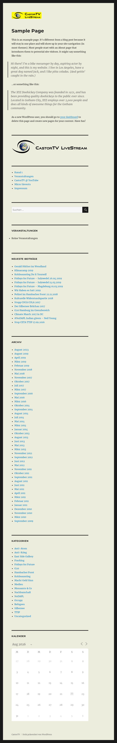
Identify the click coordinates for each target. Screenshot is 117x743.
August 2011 (21, 481)
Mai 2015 (19, 421)
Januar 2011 (20, 505)
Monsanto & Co (23, 588)
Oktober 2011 (21, 473)
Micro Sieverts (22, 184)
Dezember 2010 (23, 509)
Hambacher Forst (24, 572)
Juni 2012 (19, 461)
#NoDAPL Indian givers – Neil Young (35, 318)
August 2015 (21, 413)
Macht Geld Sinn (23, 580)
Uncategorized (22, 616)
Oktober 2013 (21, 433)
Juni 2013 (19, 441)
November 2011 (23, 469)
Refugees (19, 604)
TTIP (17, 612)
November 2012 (23, 453)
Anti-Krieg (20, 552)
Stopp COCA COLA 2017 (27, 302)
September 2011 (23, 477)
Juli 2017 (19, 385)
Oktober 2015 (22, 405)
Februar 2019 (21, 365)
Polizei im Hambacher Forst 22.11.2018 (36, 294)
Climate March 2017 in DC (28, 314)
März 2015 (20, 425)
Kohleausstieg (22, 576)
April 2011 (19, 493)
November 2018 (23, 369)
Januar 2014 (21, 429)
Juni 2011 (19, 485)
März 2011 (20, 497)
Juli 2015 (19, 417)
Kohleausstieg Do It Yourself (30, 274)
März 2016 (20, 401)
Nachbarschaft (22, 592)
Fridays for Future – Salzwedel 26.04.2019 (38, 278)
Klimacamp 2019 (23, 270)
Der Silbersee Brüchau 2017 (29, 306)
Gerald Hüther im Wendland (30, 266)
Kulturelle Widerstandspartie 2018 (33, 298)
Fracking (19, 560)
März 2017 (20, 389)
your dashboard (69, 117)
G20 (16, 568)
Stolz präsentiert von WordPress (37, 734)
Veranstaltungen (24, 176)
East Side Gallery (23, 556)
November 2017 (23, 377)
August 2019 (21, 353)
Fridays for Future (24, 564)
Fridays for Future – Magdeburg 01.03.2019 (38, 286)
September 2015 (23, 409)
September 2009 (23, 521)
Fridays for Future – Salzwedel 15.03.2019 (37, 282)
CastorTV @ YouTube (26, 180)
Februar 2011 (21, 501)
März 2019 (20, 361)
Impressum (20, 188)
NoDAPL (19, 596)
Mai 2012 (19, 465)
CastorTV (16, 734)
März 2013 (20, 449)
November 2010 (23, 513)
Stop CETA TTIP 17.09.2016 (29, 322)
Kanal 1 (18, 172)
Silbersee (19, 608)
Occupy (18, 600)
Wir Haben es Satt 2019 (27, 290)
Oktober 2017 (21, 381)
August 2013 (21, 437)
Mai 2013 (19, 445)
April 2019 (20, 357)
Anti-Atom (20, 548)
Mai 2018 (19, 373)
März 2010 (20, 517)
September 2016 (23, 393)
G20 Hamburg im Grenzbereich (32, 310)
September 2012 (23, 457)
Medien (18, 584)
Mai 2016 (19, 397)
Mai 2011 (19, 489)
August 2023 (21, 349)
